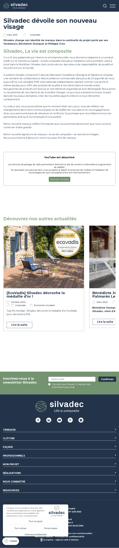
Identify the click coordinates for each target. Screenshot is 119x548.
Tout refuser (20, 528)
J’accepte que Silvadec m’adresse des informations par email (71, 385)
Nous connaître (14, 481)
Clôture (9, 438)
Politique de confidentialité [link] (36, 534)
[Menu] (113, 6)
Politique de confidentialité (69, 536)
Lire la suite (19, 324)
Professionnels (14, 455)
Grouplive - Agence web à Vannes (61, 540)
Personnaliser (51, 528)
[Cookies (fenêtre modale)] (11, 542)
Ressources (11, 490)
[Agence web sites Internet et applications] (41, 540)
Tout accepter (36, 521)
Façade (8, 447)
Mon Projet (11, 464)
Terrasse (9, 429)
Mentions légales (44, 536)
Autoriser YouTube (59, 179)
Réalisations (12, 473)
